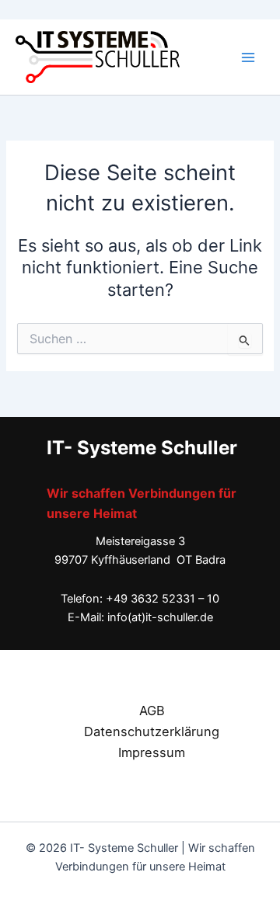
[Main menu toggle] (248, 57)
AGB (152, 710)
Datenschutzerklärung (151, 731)
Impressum (151, 752)
